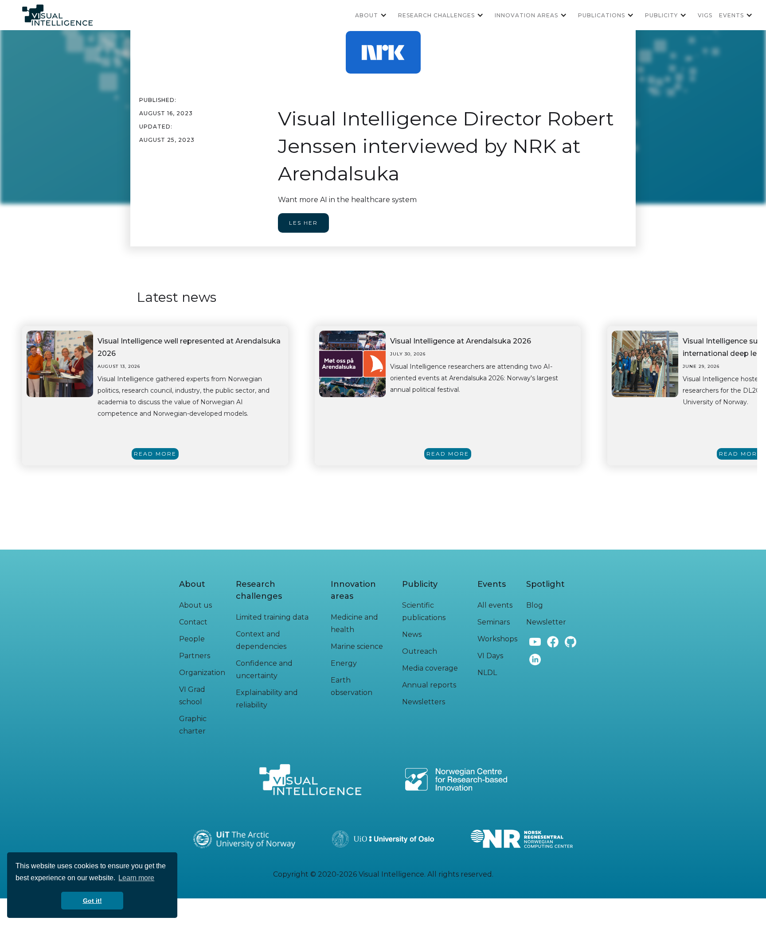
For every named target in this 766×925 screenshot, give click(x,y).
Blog (534, 605)
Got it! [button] (92, 900)
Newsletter (546, 622)
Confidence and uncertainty (264, 669)
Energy (344, 663)
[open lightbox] (60, 364)
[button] (374, 15)
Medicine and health (354, 623)
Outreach (419, 651)
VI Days (490, 656)
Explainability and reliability (267, 698)
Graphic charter (193, 724)
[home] (57, 15)
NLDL (487, 672)
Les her (303, 222)
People (192, 639)
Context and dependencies (261, 640)
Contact (193, 622)
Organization (202, 672)
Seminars (493, 622)
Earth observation (351, 686)
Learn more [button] (136, 878)
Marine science (357, 646)
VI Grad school (192, 695)
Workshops (497, 639)
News (412, 634)
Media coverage (430, 668)
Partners (194, 656)
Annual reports (429, 685)
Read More (155, 453)
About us (195, 605)
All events (494, 605)
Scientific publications (424, 611)
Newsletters (423, 702)
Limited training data (272, 617)
